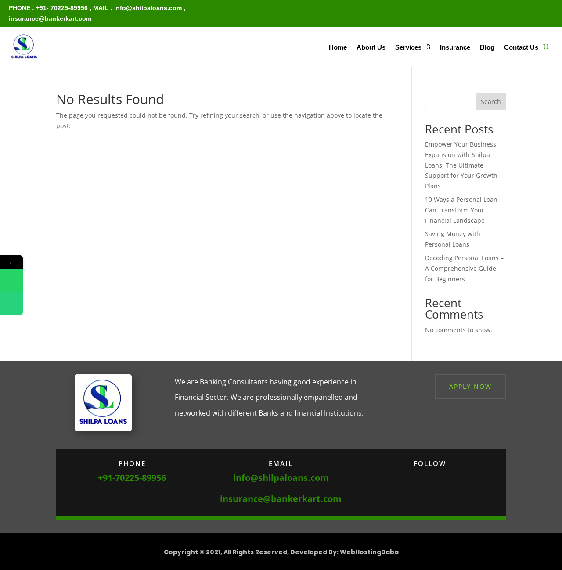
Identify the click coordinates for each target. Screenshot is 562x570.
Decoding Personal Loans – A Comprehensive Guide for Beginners (464, 268)
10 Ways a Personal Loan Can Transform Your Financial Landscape (461, 210)
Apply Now (470, 386)
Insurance (455, 47)
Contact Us (521, 47)
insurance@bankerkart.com (50, 18)
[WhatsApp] (11, 280)
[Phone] (11, 303)
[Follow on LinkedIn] (456, 477)
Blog (487, 47)
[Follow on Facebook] (403, 477)
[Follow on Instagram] (439, 477)
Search (491, 101)
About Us (371, 47)
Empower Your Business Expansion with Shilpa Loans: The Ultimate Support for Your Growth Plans (461, 165)
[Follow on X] (421, 477)
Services (408, 47)
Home (338, 47)
